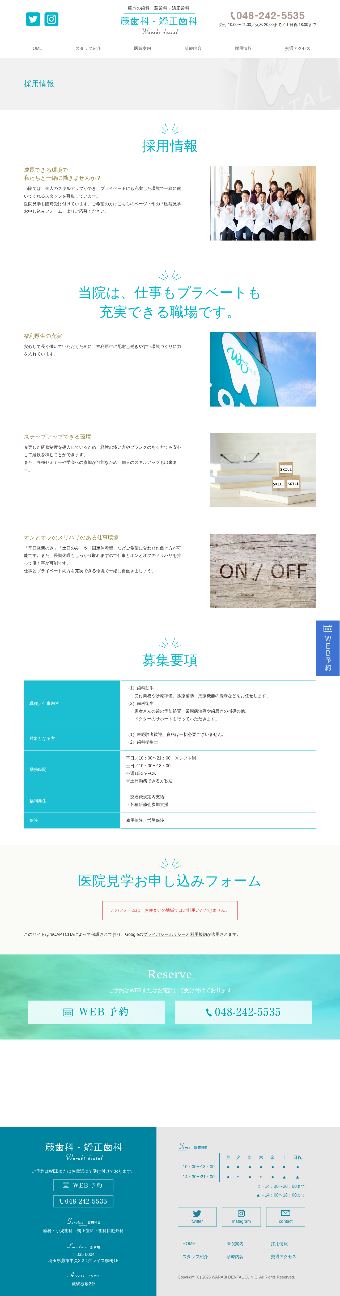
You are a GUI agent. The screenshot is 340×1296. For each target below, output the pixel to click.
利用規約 (198, 934)
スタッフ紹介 (88, 48)
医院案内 (142, 48)
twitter (197, 1221)
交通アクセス (298, 48)
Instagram (241, 1221)
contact (285, 1221)
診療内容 (193, 48)
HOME (35, 48)
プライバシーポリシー (164, 934)
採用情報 (243, 48)
